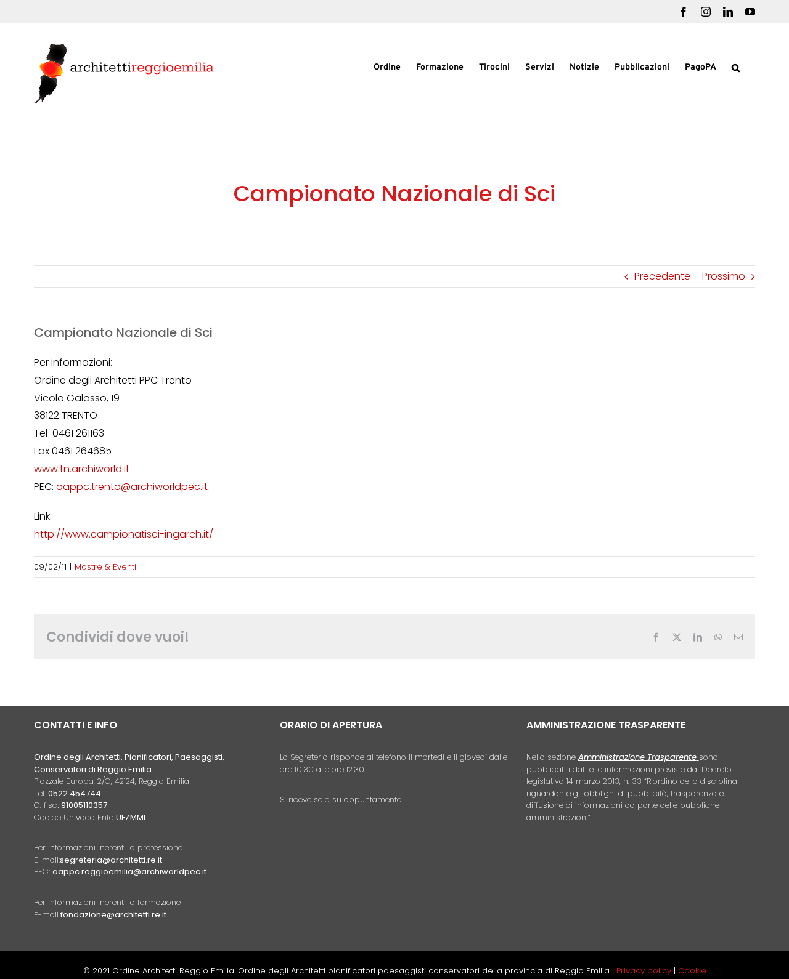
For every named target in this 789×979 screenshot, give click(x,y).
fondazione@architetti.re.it (113, 915)
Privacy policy (645, 971)
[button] (736, 66)
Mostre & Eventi (105, 567)
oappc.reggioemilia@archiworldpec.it (129, 871)
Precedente (662, 276)
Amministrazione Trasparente (637, 757)
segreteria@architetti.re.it (111, 860)
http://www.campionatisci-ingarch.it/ (123, 534)
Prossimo (723, 276)
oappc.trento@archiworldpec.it (132, 487)
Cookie (692, 971)
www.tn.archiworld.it (81, 469)
